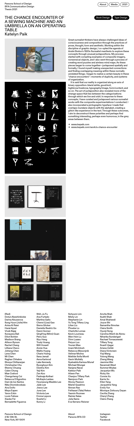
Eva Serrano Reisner (78, 401)
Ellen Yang (105, 382)
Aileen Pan (73, 373)
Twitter (103, 417)
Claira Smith (106, 328)
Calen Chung (11, 370)
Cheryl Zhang (107, 396)
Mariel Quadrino (76, 384)
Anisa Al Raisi (12, 325)
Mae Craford (11, 373)
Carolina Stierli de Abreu (112, 333)
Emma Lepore (43, 396)
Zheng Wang (106, 359)
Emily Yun (105, 387)
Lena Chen (10, 353)
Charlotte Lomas (76, 331)
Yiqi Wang (105, 353)
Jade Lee (41, 384)
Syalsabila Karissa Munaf (81, 362)
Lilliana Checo (12, 348)
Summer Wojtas (108, 367)
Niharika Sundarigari (110, 336)
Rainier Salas (74, 396)
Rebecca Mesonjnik (78, 350)
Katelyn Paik (74, 370)
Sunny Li (40, 401)
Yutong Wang (107, 356)
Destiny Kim (42, 367)
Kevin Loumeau (76, 333)
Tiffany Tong (106, 342)
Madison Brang (13, 339)
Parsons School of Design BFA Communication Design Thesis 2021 (19, 6)
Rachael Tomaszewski (111, 339)
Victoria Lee (42, 393)
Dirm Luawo (74, 339)
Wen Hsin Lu (74, 336)
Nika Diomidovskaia (15, 384)
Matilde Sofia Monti (78, 356)
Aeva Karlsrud (43, 359)
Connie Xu (105, 376)
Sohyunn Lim (75, 314)
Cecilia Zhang (107, 393)
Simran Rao (74, 387)
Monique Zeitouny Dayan (113, 390)
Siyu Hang (41, 339)
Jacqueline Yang (108, 384)
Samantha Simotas (109, 325)
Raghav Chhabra (13, 359)
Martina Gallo (43, 319)
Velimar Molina (76, 353)
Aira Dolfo (10, 387)
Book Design (103, 17)
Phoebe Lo (73, 328)
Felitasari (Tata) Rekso (79, 390)
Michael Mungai (76, 365)
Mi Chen (9, 356)
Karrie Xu (104, 379)
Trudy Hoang (43, 342)
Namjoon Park (75, 379)
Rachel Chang (12, 345)
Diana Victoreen (108, 350)
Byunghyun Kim (44, 365)
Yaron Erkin (10, 393)
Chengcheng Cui (13, 376)
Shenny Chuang (13, 367)
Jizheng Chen (12, 350)
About (103, 4)
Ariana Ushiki (107, 348)
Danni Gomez (43, 331)
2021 (124, 4)
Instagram (105, 414)
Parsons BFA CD (76, 417)
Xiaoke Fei (10, 399)
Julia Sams (73, 399)
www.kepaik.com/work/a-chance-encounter (94, 127)
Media (114, 4)
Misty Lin (73, 316)
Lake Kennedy (43, 362)
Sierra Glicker (43, 325)
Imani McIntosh (76, 348)
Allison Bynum (12, 342)
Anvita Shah (106, 314)
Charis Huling (43, 353)
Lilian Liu (72, 325)
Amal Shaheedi (108, 319)
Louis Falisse (11, 396)
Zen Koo (40, 373)
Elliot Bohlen (11, 336)
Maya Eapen (11, 390)
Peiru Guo (41, 336)
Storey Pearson (76, 382)
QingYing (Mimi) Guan (47, 333)
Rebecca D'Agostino (15, 379)
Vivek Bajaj (10, 331)
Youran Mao (74, 345)
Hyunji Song (106, 331)
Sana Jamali (42, 356)
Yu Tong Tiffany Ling (78, 322)
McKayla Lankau (44, 379)
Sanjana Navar (75, 367)
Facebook (105, 419)
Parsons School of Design (18, 414)
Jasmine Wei (106, 362)
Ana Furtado (42, 316)
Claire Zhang (106, 399)
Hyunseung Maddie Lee (48, 382)
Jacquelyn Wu (107, 370)
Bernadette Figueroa (15, 401)
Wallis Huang (43, 350)
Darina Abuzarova (14, 319)
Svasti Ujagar (107, 345)
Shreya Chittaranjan (15, 362)
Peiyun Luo (74, 342)
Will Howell (42, 345)
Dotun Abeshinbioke (15, 316)
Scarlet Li (41, 399)
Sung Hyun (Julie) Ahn (16, 322)
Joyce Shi (105, 322)
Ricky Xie (105, 373)
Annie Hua (41, 348)
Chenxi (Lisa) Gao (45, 322)
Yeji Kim (40, 370)
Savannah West (108, 365)
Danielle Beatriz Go (46, 328)
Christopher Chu (13, 365)
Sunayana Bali (12, 333)
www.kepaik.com (80, 124)
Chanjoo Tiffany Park (78, 376)
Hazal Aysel (11, 328)
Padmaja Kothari (44, 376)
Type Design (120, 17)
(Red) (7, 314)
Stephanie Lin (75, 319)
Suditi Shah (106, 316)
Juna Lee (41, 390)
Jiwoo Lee (41, 387)
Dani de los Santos (14, 382)
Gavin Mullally (75, 359)
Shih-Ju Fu (42, 314)
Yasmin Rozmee (76, 393)
